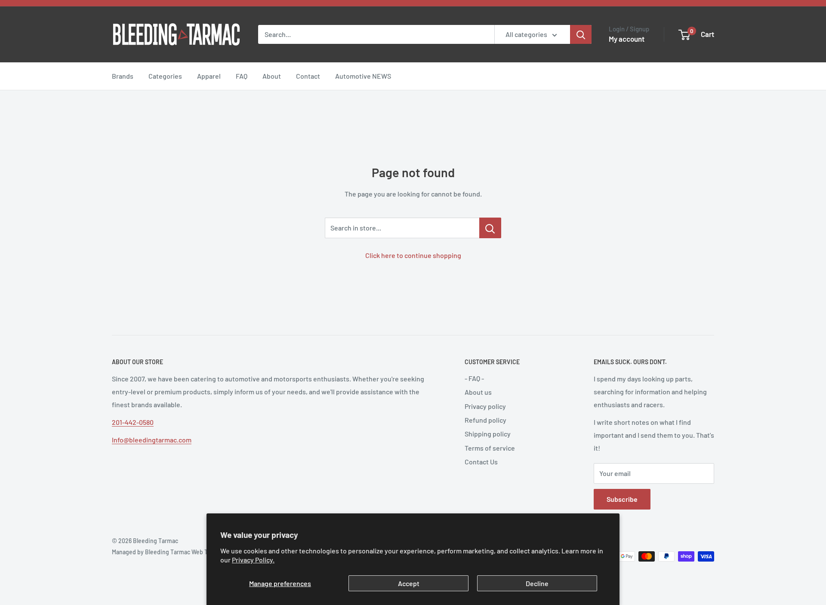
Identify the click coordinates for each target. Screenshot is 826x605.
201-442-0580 (133, 422)
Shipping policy (488, 434)
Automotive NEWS (363, 76)
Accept (408, 583)
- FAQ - (474, 378)
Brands (122, 76)
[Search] (581, 34)
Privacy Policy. (253, 560)
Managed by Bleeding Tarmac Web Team (165, 552)
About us (478, 392)
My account (626, 38)
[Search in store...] (490, 228)
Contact (308, 76)
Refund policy (485, 420)
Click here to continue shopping (413, 255)
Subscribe (622, 499)
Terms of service (490, 448)
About (271, 76)
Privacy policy (485, 406)
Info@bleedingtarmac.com (151, 440)
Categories (165, 76)
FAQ (241, 76)
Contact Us (481, 462)
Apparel (209, 76)
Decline (537, 583)
